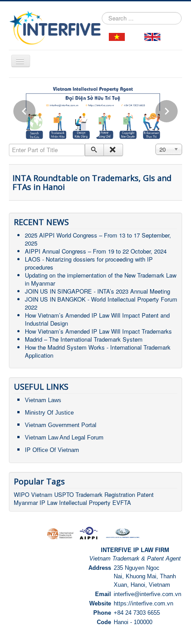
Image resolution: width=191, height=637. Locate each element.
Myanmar (26, 502)
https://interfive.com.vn (143, 603)
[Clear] (113, 150)
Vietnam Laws (43, 400)
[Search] (94, 150)
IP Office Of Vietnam (52, 450)
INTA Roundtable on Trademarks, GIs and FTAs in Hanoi (91, 182)
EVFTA (121, 502)
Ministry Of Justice (49, 412)
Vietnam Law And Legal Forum (64, 437)
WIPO (22, 494)
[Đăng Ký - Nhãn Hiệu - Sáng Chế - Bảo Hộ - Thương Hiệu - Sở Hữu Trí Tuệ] (117, 36)
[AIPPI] (88, 532)
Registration (119, 494)
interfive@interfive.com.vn (147, 594)
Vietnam (41, 494)
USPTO (64, 494)
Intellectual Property (85, 502)
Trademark (90, 494)
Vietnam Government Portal (60, 425)
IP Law (48, 502)
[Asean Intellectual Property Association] (122, 532)
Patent (145, 494)
